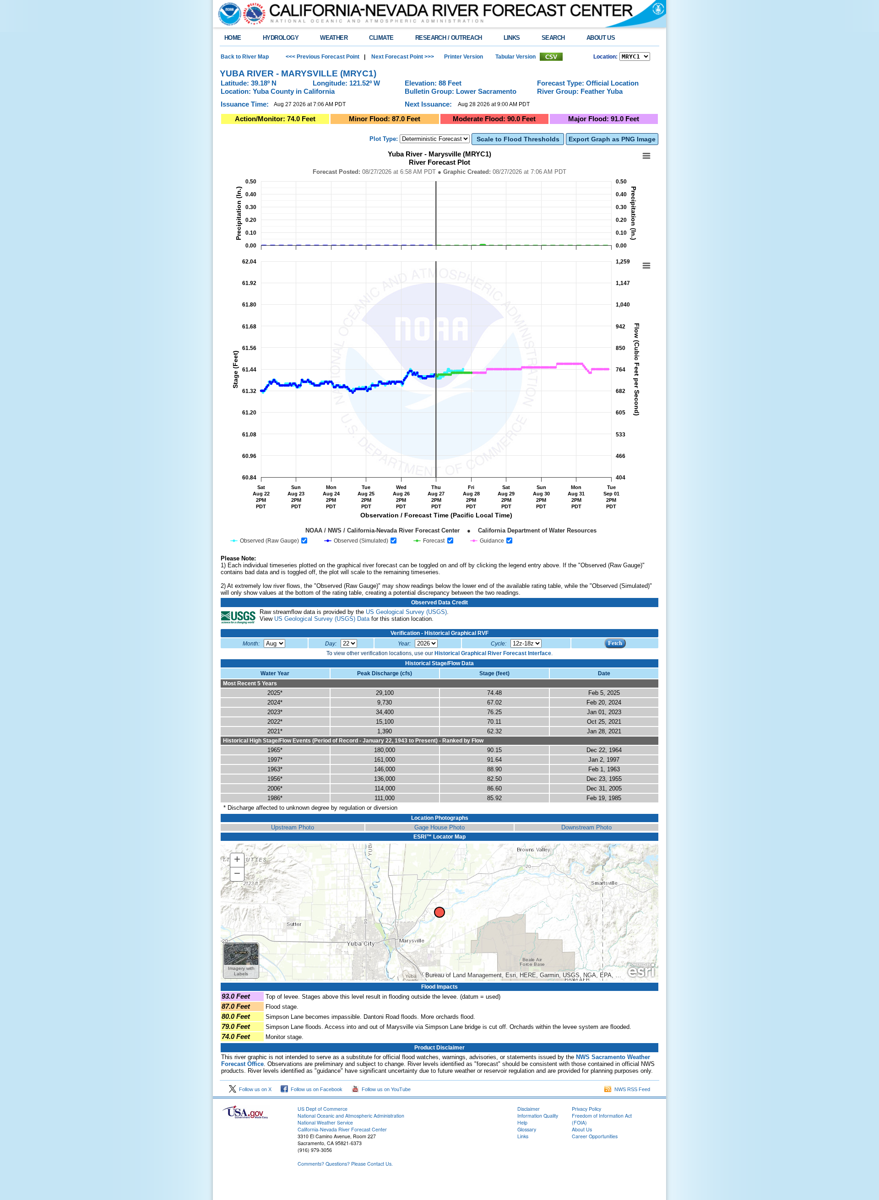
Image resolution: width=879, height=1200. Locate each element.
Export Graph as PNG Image (612, 139)
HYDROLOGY (280, 37)
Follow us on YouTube (385, 1089)
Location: (605, 57)
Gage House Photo (439, 827)
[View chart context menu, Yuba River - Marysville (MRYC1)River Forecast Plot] (646, 156)
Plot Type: (383, 138)
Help (522, 1122)
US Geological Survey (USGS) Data (321, 618)
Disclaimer (528, 1108)
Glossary (526, 1129)
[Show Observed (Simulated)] (356, 541)
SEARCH (553, 37)
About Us (582, 1129)
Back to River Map (245, 57)
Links (522, 1136)
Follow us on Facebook (315, 1089)
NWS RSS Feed (631, 1089)
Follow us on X (253, 1089)
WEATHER (333, 37)
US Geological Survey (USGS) (406, 611)
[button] (241, 960)
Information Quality (537, 1115)
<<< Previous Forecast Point (322, 57)
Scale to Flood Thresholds (518, 139)
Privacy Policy (586, 1108)
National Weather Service (325, 1122)
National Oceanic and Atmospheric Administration (351, 1115)
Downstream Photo (586, 827)
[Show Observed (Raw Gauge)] (265, 541)
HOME (232, 37)
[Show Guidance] (487, 541)
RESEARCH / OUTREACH (448, 37)
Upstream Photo (292, 827)
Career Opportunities (595, 1136)
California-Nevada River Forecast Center (342, 1129)
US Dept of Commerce (322, 1108)
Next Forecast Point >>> (402, 57)
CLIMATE (381, 37)
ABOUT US (600, 37)
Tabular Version (515, 57)
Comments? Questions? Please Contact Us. (345, 1163)
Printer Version (463, 57)
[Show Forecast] (429, 541)
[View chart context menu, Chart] (646, 265)
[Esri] (641, 970)
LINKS (512, 37)
